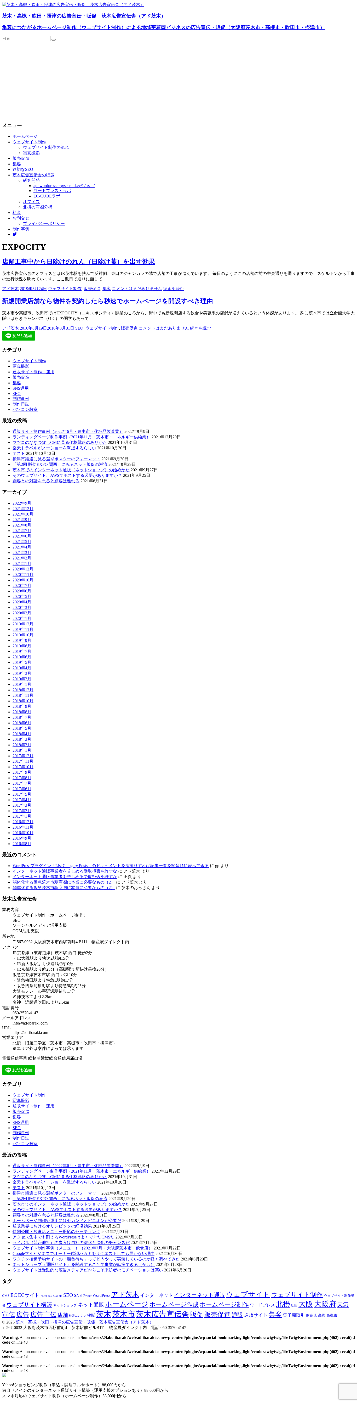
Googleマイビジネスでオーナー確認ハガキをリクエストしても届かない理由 (83, 1253)
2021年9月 (22, 519)
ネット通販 (91, 1305)
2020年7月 (22, 585)
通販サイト (256, 1315)
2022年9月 (22, 503)
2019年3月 (22, 673)
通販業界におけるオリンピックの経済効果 (52, 1226)
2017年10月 (23, 767)
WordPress (101, 1295)
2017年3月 (22, 805)
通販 (237, 1315)
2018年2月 (22, 745)
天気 (343, 1304)
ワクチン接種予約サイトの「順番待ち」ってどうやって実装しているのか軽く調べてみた (96, 1259)
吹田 (294, 1305)
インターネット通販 (199, 1295)
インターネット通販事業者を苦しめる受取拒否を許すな (65, 871)
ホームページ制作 (224, 1304)
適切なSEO (23, 169)
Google (57, 1295)
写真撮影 (31, 153)
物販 (91, 1315)
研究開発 (31, 180)
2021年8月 (22, 525)
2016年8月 (22, 843)
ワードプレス (262, 1305)
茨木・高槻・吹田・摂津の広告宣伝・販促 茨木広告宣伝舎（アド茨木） (84, 16)
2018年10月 (23, 701)
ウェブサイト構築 (29, 1305)
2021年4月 (22, 547)
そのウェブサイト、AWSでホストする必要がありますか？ (67, 475)
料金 (17, 212)
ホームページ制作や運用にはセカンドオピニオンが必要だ (67, 1220)
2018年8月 (22, 712)
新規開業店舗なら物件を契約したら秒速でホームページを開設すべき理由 (107, 301)
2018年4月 (22, 734)
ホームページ (25, 136)
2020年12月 (23, 569)
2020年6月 (22, 591)
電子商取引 (294, 1315)
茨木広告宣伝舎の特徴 (33, 175)
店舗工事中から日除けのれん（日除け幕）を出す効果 (78, 261)
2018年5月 (22, 728)
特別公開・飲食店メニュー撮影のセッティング (56, 1231)
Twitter (87, 1296)
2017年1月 (22, 816)
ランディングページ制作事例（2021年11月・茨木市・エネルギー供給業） (82, 437)
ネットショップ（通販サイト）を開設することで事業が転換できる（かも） (84, 1264)
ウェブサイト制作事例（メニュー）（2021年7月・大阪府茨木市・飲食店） (83, 1248)
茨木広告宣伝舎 (162, 1314)
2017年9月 (22, 772)
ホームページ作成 (174, 1304)
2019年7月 (22, 651)
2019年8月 (22, 646)
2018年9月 (22, 706)
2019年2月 (22, 679)
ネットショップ (65, 1305)
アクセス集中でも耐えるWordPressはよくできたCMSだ (63, 1237)
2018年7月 (22, 717)
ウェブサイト (248, 1294)
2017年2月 (22, 810)
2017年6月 (22, 789)
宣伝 (8, 1314)
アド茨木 (10, 288)
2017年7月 (22, 783)
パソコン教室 (25, 409)
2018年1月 (22, 750)
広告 (22, 1314)
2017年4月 (22, 799)
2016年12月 (23, 821)
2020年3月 (22, 607)
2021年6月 (22, 536)
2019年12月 (23, 624)
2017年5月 (22, 794)
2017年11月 (23, 761)
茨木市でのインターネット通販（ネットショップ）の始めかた (71, 470)
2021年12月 (23, 508)
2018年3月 (22, 739)
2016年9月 (22, 838)
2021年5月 (22, 541)
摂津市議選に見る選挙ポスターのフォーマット (56, 459)
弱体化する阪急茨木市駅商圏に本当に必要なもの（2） (64, 882)
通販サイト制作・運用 (33, 372)
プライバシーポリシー (44, 223)
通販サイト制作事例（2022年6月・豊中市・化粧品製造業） (68, 431)
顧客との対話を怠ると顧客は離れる (46, 481)
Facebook (46, 1295)
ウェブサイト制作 (29, 142)
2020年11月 (23, 574)
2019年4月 (22, 668)
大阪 (305, 1304)
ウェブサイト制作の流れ (46, 147)
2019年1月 (22, 684)
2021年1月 (22, 563)
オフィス (31, 201)
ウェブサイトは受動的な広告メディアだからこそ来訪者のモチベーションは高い (88, 1270)
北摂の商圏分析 (37, 207)
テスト (19, 453)
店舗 (62, 1315)
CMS (5, 1296)
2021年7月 (22, 530)
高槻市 (331, 1315)
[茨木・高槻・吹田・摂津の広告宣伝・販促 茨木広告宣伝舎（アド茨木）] (73, 4)
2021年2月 (22, 558)
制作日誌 (21, 404)
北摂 (283, 1304)
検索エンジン (77, 1315)
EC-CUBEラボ (46, 196)
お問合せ (21, 218)
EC (13, 1295)
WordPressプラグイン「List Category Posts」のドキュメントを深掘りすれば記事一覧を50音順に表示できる (111, 865)
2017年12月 (23, 756)
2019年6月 (22, 657)
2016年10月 (23, 832)
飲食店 (311, 1315)
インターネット (156, 1295)
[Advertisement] (178, 80)
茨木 (103, 1314)
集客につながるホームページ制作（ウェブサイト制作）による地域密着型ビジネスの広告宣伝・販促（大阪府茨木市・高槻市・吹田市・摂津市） (163, 27)
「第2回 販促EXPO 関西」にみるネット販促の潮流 (60, 464)
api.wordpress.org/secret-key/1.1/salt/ (64, 185)
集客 (17, 164)
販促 (196, 1314)
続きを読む (173, 288)
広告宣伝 (43, 1314)
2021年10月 (23, 514)
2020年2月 (22, 613)
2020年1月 (22, 618)
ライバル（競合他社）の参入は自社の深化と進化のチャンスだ (71, 1242)
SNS (78, 1295)
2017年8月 (22, 778)
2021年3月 (22, 552)
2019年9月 (22, 640)
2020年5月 (22, 596)
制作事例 (21, 229)
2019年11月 (23, 629)
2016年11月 (23, 827)
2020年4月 (22, 602)
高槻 (321, 1315)
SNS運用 (21, 388)
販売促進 (21, 158)
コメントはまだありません (137, 288)
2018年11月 (23, 695)
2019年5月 (22, 662)
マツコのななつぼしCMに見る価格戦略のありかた (60, 442)
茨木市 (123, 1314)
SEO (79, 328)
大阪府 (325, 1304)
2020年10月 (23, 580)
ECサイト (28, 1295)
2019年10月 (23, 635)
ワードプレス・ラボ (52, 190)
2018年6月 (22, 723)
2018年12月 (23, 690)
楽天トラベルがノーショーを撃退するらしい (54, 448)
